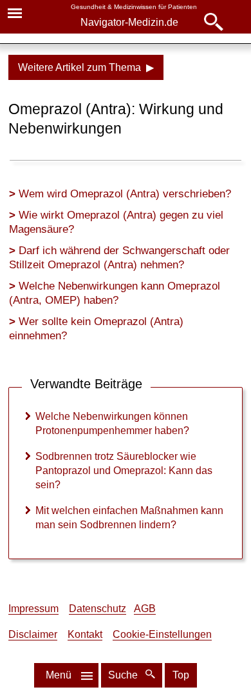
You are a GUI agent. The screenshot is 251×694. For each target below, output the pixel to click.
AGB (145, 608)
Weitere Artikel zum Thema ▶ (86, 67)
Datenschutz (97, 608)
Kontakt (85, 634)
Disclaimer (32, 634)
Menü (58, 674)
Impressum (33, 608)
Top (180, 674)
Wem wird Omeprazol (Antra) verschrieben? (125, 194)
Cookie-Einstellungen (162, 634)
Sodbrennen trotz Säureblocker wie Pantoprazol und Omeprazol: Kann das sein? (123, 470)
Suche (124, 674)
